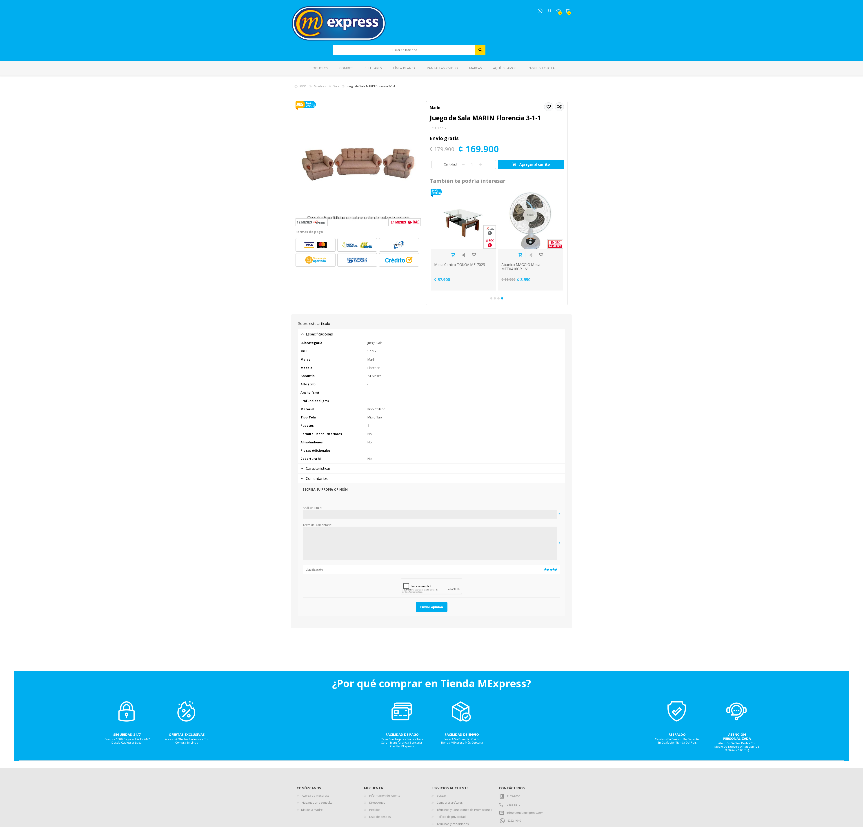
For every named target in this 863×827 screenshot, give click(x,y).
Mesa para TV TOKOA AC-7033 (527, 265)
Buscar (480, 50)
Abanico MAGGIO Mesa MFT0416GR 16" (453, 267)
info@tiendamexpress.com (525, 813)
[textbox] (404, 50)
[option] (463, 240)
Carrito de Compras (567, 11)
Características (318, 468)
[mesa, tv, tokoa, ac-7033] (530, 219)
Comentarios (317, 478)
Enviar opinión (431, 607)
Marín (435, 107)
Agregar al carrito (452, 255)
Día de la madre (312, 810)
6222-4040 (514, 820)
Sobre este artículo (314, 323)
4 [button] (502, 298)
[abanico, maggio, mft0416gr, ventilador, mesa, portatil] (463, 219)
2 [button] (495, 298)
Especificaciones (319, 334)
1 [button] (491, 298)
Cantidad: (450, 164)
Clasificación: (314, 570)
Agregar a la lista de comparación (463, 255)
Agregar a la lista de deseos (474, 255)
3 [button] (498, 298)
